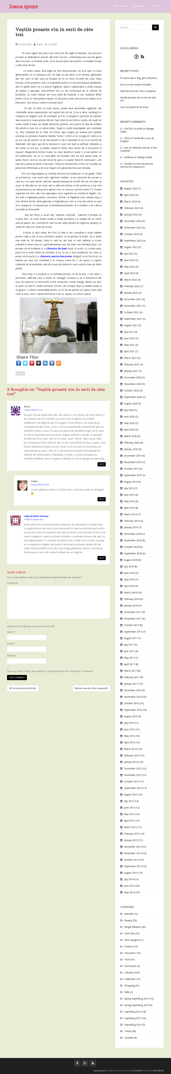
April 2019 (129, 507)
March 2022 (130, 279)
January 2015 (131, 840)
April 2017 (129, 664)
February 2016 (132, 755)
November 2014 (133, 853)
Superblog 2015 (132, 1018)
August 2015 (131, 794)
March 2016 (130, 748)
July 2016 (129, 722)
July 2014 (129, 879)
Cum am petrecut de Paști (23, 688)
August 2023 (131, 188)
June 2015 (129, 807)
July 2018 (129, 566)
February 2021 (132, 364)
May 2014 (129, 892)
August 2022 (131, 247)
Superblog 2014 (132, 1011)
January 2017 (131, 683)
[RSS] (142, 56)
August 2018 (131, 559)
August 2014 (131, 872)
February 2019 (132, 520)
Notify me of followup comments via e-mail (30, 626)
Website (11, 655)
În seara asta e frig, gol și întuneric (138, 78)
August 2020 (131, 403)
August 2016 (131, 716)
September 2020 (133, 397)
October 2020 (131, 390)
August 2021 (131, 325)
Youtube (128, 1037)
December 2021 (132, 299)
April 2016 (129, 742)
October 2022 (131, 234)
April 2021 (129, 351)
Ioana (40, 44)
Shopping (129, 985)
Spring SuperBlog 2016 (136, 1005)
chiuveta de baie (56, 248)
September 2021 (133, 318)
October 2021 (131, 312)
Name (11, 632)
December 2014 (132, 846)
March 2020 (130, 436)
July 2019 (129, 488)
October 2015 (131, 781)
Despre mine (138, 6)
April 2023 (129, 195)
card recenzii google (36, 516)
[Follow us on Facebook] (77, 1063)
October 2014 (131, 859)
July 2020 (129, 410)
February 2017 (132, 677)
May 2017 (129, 657)
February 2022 (132, 286)
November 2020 (133, 384)
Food (127, 959)
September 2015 (133, 788)
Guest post (130, 966)
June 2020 (129, 416)
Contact (154, 6)
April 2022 (129, 273)
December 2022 (132, 221)
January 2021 (131, 370)
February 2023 (132, 208)
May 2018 (129, 579)
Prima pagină (120, 6)
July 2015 (129, 801)
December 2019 (132, 455)
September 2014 (133, 866)
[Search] (155, 27)
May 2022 (129, 266)
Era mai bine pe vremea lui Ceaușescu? (136, 165)
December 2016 (132, 690)
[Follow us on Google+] (85, 1063)
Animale (128, 913)
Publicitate (130, 979)
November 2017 (133, 618)
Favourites (130, 953)
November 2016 (133, 696)
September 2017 (133, 631)
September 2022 (133, 240)
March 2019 (130, 514)
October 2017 (131, 625)
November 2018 (133, 540)
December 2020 (132, 377)
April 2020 (129, 429)
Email (11, 643)
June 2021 (129, 338)
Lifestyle (53, 44)
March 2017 (130, 670)
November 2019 (133, 462)
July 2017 (129, 644)
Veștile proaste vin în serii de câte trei (138, 99)
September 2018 (133, 553)
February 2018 (132, 599)
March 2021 (130, 357)
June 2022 (129, 260)
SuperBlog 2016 (133, 1024)
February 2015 (132, 833)
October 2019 (131, 468)
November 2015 (133, 775)
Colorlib (137, 1070)
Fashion (128, 946)
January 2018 (131, 605)
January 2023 (131, 214)
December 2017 (132, 612)
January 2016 (131, 762)
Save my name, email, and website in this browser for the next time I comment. (50, 671)
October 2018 (131, 546)
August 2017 (131, 638)
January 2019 (131, 527)
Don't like (129, 933)
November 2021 (133, 305)
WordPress (158, 1070)
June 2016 (129, 729)
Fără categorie (132, 939)
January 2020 (131, 449)
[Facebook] (136, 56)
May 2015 (129, 814)
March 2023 (130, 201)
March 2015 (130, 827)
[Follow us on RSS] (93, 1063)
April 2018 (129, 586)
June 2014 (129, 885)
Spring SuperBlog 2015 (136, 998)
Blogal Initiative (132, 926)
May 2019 (129, 501)
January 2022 (131, 292)
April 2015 (129, 820)
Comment (12, 583)
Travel (127, 1031)
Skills (127, 992)
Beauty (128, 920)
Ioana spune (24, 6)
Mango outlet (144, 157)
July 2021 (129, 331)
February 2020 (132, 442)
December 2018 (132, 533)
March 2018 (130, 592)
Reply (101, 464)
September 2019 (133, 475)
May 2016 (129, 735)
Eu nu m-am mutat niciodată (135, 84)
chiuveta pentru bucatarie (56, 256)
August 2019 (131, 481)
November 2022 (133, 227)
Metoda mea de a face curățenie (90, 688)
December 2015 (132, 768)
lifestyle (20, 373)
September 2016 (133, 709)
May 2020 (129, 423)
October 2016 (131, 703)
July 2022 (129, 253)
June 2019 (129, 494)
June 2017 (129, 651)
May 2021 (129, 344)
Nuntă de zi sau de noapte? (137, 140)
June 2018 (129, 573)
